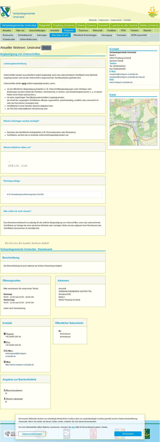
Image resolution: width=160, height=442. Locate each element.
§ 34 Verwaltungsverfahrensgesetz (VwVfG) (25, 194)
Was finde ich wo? (60, 35)
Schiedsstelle (9, 39)
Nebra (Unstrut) (149, 25)
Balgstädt (44, 25)
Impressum (104, 20)
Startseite (93, 20)
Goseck (91, 25)
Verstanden (128, 433)
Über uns (20, 30)
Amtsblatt (54, 30)
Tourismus (83, 30)
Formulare (121, 35)
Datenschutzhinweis (32, 433)
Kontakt (127, 20)
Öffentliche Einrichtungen (85, 35)
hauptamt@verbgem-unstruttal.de (124, 74)
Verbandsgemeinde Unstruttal (19, 25)
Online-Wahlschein (28, 39)
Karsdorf (104, 25)
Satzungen (42, 35)
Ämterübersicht (25, 35)
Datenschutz (116, 20)
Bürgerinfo (68, 30)
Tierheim (134, 30)
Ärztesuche (8, 35)
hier (73, 427)
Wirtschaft (97, 30)
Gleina (81, 25)
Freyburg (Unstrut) (64, 25)
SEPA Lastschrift (139, 35)
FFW (123, 30)
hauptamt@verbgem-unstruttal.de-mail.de (127, 77)
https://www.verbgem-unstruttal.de (19, 365)
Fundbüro (112, 30)
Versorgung (107, 35)
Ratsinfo (147, 30)
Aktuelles (7, 30)
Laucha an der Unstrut (124, 25)
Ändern (46, 47)
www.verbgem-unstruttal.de (121, 82)
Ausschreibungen (37, 30)
